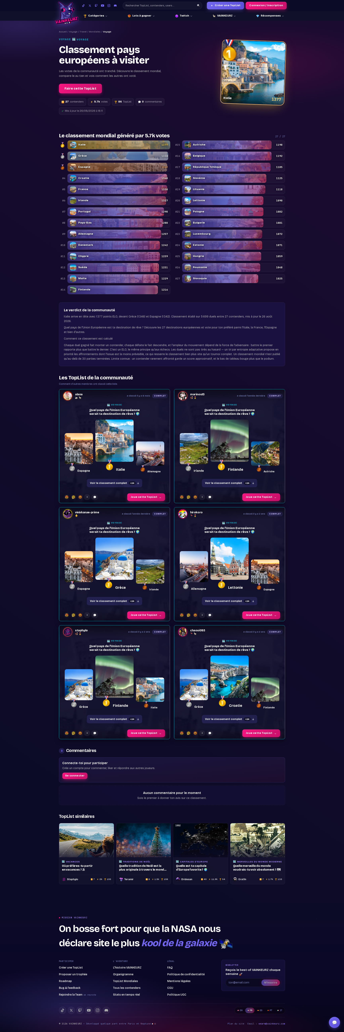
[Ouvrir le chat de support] (334, 1022)
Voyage (73, 31)
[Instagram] (109, 6)
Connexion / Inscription (266, 5)
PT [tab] (271, 1010)
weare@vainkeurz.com (272, 1023)
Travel (83, 31)
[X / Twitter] (90, 6)
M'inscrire (270, 982)
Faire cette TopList (80, 88)
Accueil (63, 31)
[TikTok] (83, 6)
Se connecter (75, 775)
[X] (71, 1010)
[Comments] (94, 497)
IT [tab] (281, 1010)
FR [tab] (251, 1010)
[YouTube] (103, 6)
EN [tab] (241, 1010)
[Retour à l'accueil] (66, 13)
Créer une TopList (225, 5)
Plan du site (236, 1023)
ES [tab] (261, 1010)
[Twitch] (96, 6)
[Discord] (115, 6)
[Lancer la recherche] (198, 5)
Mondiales (95, 31)
